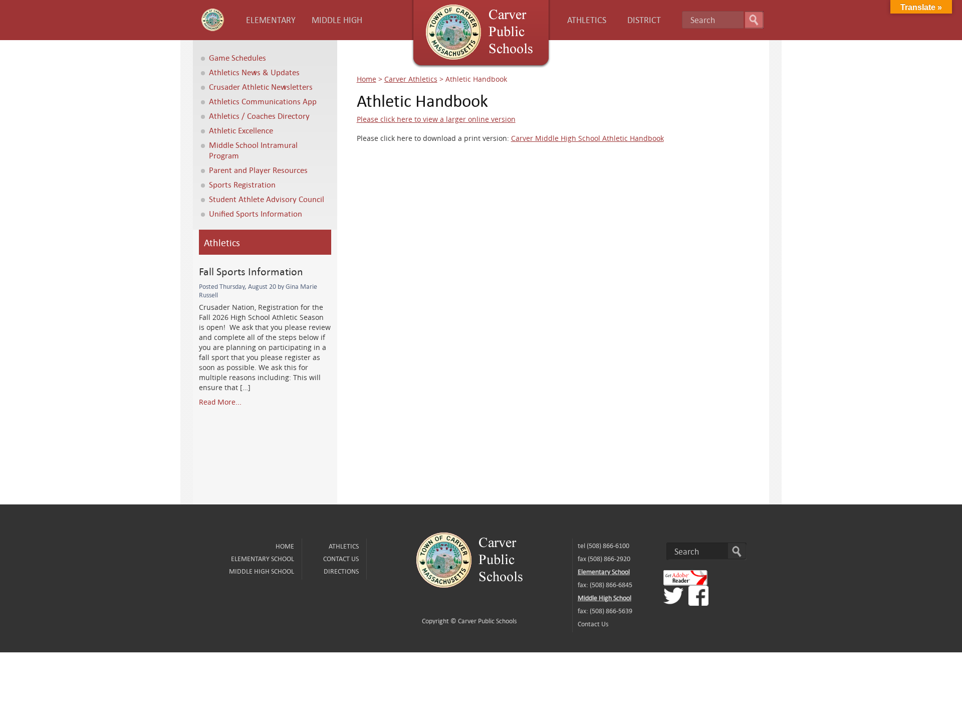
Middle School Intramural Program (253, 149)
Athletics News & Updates (254, 72)
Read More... (220, 402)
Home (366, 79)
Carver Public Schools (487, 620)
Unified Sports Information (255, 213)
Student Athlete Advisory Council (266, 199)
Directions (341, 571)
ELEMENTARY (271, 20)
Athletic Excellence (241, 130)
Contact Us (341, 558)
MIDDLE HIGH (337, 20)
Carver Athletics (410, 79)
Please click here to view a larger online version (436, 119)
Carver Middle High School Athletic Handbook (587, 138)
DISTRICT (644, 20)
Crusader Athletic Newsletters (261, 86)
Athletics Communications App (263, 101)
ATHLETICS (586, 20)
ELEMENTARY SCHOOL (262, 558)
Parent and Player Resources (258, 169)
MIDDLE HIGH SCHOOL (261, 571)
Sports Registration (242, 184)
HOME (285, 546)
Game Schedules (237, 57)
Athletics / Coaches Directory (259, 115)
